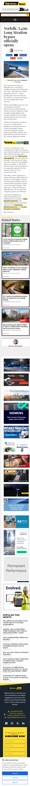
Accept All (15, 773)
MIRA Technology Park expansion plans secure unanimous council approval (15, 269)
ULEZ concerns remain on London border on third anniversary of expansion (15, 241)
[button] (9, 55)
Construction (11, 80)
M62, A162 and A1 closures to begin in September (15, 653)
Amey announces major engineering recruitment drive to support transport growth (15, 660)
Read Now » (6, 248)
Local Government (22, 80)
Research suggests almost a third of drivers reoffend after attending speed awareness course (15, 326)
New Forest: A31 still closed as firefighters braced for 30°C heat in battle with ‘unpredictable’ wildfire (15, 669)
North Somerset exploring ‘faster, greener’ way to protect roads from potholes (15, 677)
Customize (15, 778)
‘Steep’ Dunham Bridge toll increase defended (15, 638)
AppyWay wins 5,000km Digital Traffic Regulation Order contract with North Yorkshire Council (15, 631)
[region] (15, 771)
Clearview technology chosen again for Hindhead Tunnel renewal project (15, 646)
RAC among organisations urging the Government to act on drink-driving (15, 298)
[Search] (27, 15)
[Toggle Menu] (15, 19)
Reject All (15, 782)
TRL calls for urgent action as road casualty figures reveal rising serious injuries (15, 622)
